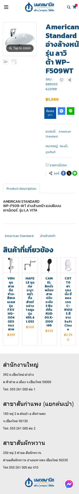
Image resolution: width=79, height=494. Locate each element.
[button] (69, 7)
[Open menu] (6, 7)
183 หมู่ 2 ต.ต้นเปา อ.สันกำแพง (24, 414)
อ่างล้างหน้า (48, 235)
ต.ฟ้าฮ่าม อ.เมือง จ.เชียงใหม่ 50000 (27, 382)
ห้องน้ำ (64, 146)
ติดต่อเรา (50, 113)
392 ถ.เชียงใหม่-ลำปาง (18, 375)
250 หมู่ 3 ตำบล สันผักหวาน (22, 453)
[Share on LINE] (74, 173)
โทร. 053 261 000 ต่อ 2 (19, 428)
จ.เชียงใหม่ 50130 (15, 421)
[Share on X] (69, 173)
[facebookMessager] (69, 484)
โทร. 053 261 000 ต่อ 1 (19, 389)
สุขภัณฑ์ (50, 152)
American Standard (19, 235)
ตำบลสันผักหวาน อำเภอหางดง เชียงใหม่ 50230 (35, 460)
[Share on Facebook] (63, 173)
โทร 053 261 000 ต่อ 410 (20, 467)
